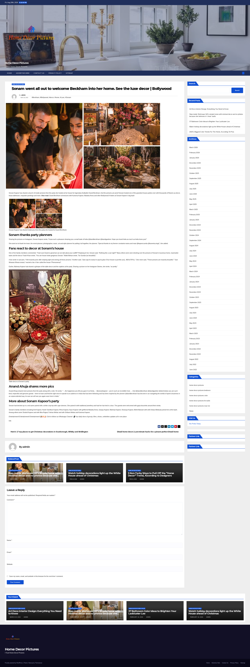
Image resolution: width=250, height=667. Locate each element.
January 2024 (194, 282)
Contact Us (39, 73)
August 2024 (193, 245)
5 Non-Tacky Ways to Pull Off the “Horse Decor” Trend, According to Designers (151, 474)
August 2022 (193, 359)
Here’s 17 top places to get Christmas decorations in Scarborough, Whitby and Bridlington (49, 432)
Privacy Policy (55, 73)
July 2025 (192, 189)
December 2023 (195, 287)
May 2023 (192, 323)
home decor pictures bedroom (199, 390)
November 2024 (195, 230)
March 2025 (193, 209)
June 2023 (193, 318)
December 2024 (195, 225)
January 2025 (194, 220)
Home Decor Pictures (17, 63)
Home (9, 73)
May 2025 (192, 199)
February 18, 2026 (197, 617)
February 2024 (194, 276)
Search (192, 83)
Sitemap (69, 73)
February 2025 (194, 214)
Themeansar (38, 663)
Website (9, 564)
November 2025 (195, 168)
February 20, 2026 (76, 617)
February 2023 (194, 338)
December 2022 (195, 349)
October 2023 (194, 297)
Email (9, 552)
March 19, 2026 (15, 617)
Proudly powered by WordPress (14, 663)
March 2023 (193, 333)
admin (23, 95)
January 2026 (194, 158)
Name (9, 540)
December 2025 (195, 163)
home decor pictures (18, 84)
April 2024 (193, 266)
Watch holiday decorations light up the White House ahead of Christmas (94, 474)
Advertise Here (22, 73)
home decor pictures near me (199, 406)
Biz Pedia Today (195, 424)
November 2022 (195, 354)
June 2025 (193, 194)
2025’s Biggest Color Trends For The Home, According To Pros (211, 132)
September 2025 (195, 178)
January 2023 (194, 344)
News (191, 411)
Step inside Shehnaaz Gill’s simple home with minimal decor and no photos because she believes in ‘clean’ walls (34, 475)
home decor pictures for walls (199, 401)
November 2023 (195, 292)
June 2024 (193, 256)
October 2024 (194, 235)
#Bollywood (44, 97)
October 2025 (194, 173)
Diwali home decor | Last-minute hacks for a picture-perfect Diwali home (148, 432)
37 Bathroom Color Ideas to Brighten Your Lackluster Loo (209, 121)
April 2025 (193, 204)
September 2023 (195, 302)
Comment (11, 500)
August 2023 (193, 307)
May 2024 (192, 261)
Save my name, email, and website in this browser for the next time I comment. (36, 576)
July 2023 (192, 313)
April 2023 (193, 328)
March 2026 (193, 147)
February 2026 (194, 152)
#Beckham (35, 97)
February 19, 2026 (136, 617)
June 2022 (193, 369)
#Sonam (68, 97)
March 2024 (193, 271)
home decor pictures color (198, 395)
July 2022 (192, 364)
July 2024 (192, 251)
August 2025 (193, 183)
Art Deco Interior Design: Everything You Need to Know (209, 109)
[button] (240, 73)
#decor (51, 97)
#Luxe (62, 97)
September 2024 (195, 240)
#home (56, 97)
